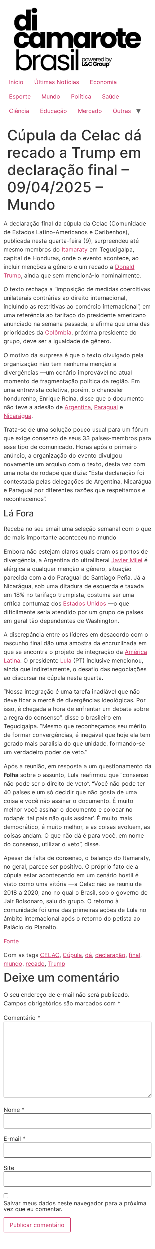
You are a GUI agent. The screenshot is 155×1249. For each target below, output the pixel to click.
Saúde (110, 96)
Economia (103, 82)
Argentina (78, 407)
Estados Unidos (84, 603)
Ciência (19, 110)
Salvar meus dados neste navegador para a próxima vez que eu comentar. (75, 1206)
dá (88, 954)
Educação (53, 110)
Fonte (11, 941)
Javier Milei (126, 560)
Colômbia (58, 332)
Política (81, 96)
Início (16, 82)
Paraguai (106, 407)
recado (35, 963)
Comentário (22, 1018)
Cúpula (72, 954)
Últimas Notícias (56, 82)
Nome (14, 1110)
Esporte (20, 96)
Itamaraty (75, 249)
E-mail (15, 1138)
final (134, 954)
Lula (65, 660)
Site (9, 1168)
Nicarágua (17, 415)
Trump (56, 963)
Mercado (90, 110)
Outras (122, 110)
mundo (13, 963)
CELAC (49, 954)
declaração (110, 954)
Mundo (50, 96)
